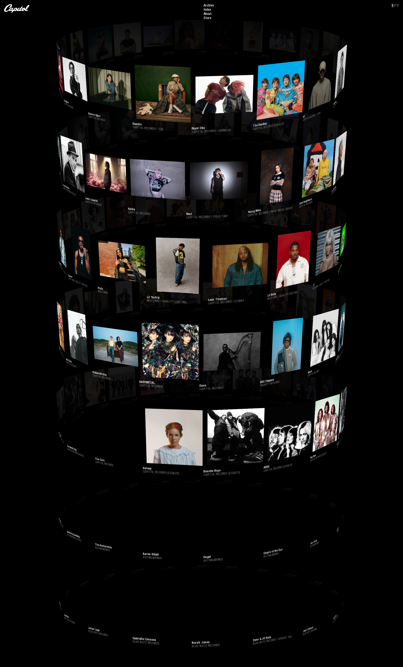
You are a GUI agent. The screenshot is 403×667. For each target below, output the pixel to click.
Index (207, 10)
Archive (209, 6)
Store (207, 18)
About (208, 14)
